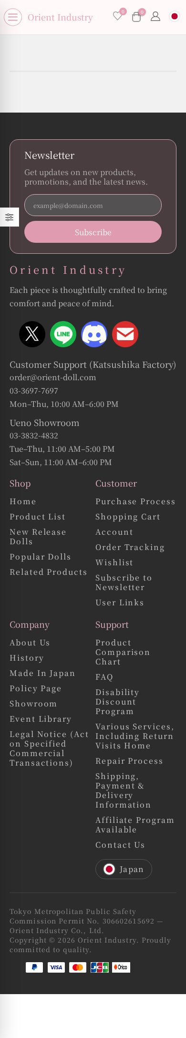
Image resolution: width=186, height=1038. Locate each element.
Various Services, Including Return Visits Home (135, 736)
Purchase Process (135, 502)
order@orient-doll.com (53, 377)
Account (114, 532)
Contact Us (120, 845)
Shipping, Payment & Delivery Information (123, 790)
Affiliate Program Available (135, 825)
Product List (38, 517)
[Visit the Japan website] (174, 17)
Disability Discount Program (117, 701)
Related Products (49, 572)
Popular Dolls (41, 557)
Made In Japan (43, 673)
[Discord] (94, 334)
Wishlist (114, 563)
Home (23, 502)
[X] (32, 334)
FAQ (104, 677)
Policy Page (36, 689)
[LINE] (63, 334)
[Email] (125, 334)
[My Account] (155, 17)
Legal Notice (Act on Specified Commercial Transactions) (49, 748)
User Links (120, 603)
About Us (30, 643)
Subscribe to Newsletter (124, 582)
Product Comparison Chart (123, 652)
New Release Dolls (38, 537)
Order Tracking (130, 547)
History (27, 658)
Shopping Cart (128, 517)
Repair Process (129, 761)
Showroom (34, 704)
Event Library (41, 719)
